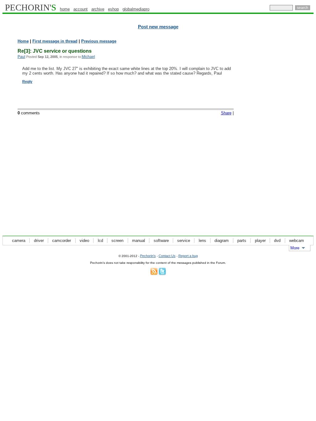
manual (138, 240)
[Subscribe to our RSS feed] (154, 274)
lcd (100, 240)
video (84, 240)
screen (117, 240)
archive (97, 9)
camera (18, 240)
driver (39, 240)
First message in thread (54, 41)
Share (226, 113)
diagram (221, 240)
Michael (88, 57)
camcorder (61, 240)
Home (23, 41)
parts (241, 240)
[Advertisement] (286, 132)
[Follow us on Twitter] (162, 274)
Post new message (158, 26)
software (161, 240)
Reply (27, 82)
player (260, 240)
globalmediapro (136, 9)
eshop (113, 9)
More (294, 248)
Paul (21, 57)
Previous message (98, 41)
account (80, 9)
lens (202, 240)
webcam (296, 240)
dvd (277, 240)
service (183, 240)
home (65, 9)
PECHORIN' (30, 7)
